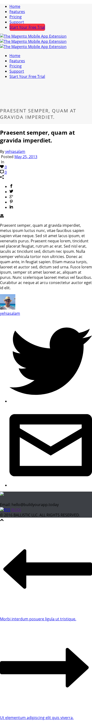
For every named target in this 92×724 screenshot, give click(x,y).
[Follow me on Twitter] (50, 401)
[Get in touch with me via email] (50, 485)
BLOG (16, 509)
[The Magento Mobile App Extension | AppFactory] (33, 41)
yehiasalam (15, 151)
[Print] (2, 216)
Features (17, 11)
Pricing (15, 16)
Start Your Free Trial (27, 27)
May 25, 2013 (25, 156)
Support (16, 22)
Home (14, 6)
